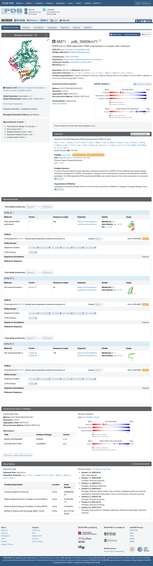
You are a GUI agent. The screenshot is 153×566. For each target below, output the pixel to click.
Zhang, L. (121, 142)
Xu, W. (126, 145)
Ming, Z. (113, 142)
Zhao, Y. (84, 142)
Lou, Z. (123, 72)
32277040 (67, 155)
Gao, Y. (74, 72)
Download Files (132, 34)
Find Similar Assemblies (13, 103)
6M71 (56, 163)
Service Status (37, 541)
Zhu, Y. (67, 145)
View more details (59, 103)
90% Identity (67, 247)
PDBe (132, 533)
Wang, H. (60, 145)
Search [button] (29, 3)
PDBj (131, 536)
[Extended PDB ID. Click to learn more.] (100, 40)
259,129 (31, 9)
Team (3, 538)
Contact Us (36, 530)
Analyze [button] (49, 3)
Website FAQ (37, 536)
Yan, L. (80, 72)
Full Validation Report (90, 417)
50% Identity (44, 247)
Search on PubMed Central (95, 155)
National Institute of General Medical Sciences (39, 560)
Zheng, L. (135, 142)
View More (59, 179)
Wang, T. (108, 72)
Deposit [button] (19, 3)
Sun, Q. (106, 142)
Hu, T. (80, 145)
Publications (5, 536)
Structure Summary (10, 27)
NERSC (69, 562)
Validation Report (24, 90)
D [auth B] (33, 355)
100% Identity (89, 247)
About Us (4, 530)
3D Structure (47, 207)
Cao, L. (101, 72)
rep (115, 224)
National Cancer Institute (121, 558)
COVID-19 (97, 3)
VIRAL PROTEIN (72, 56)
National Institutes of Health (70, 560)
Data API (147, 34)
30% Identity (33, 247)
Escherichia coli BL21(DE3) (81, 62)
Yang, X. (101, 145)
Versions (87, 27)
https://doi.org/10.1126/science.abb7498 (74, 157)
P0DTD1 (21, 238)
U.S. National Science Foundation (48, 558)
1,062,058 (50, 9)
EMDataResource (83, 52)
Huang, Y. (88, 72)
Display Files (117, 34)
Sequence (65, 27)
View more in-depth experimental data (17, 455)
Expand (145, 256)
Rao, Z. (130, 72)
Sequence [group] (30, 207)
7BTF (62, 163)
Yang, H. (114, 145)
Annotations (38, 27)
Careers (88, 3)
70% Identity (55, 247)
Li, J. (108, 145)
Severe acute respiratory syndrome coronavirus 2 (83, 59)
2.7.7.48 (108, 227)
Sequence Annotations (35, 87)
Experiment (52, 27)
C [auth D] (33, 353)
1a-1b (119, 224)
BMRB (132, 538)
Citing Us (4, 533)
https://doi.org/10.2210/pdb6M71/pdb (75, 49)
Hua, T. (86, 145)
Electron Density (9, 90)
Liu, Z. (120, 145)
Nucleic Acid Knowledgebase (114, 551)
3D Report (139, 84)
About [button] (78, 3)
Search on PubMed (79, 155)
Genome (76, 27)
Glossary (35, 538)
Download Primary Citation (139, 134)
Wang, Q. (116, 72)
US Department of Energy (84, 558)
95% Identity (78, 247)
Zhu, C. (74, 145)
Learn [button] (70, 3)
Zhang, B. (94, 145)
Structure (26, 27)
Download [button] (60, 3)
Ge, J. (128, 142)
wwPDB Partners (136, 527)
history (92, 125)
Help (137, 3)
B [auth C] (33, 287)
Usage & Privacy (7, 544)
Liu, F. (95, 72)
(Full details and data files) (101, 469)
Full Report (147, 84)
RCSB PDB (7, 3)
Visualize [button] (39, 3)
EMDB (72, 52)
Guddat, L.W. (135, 145)
